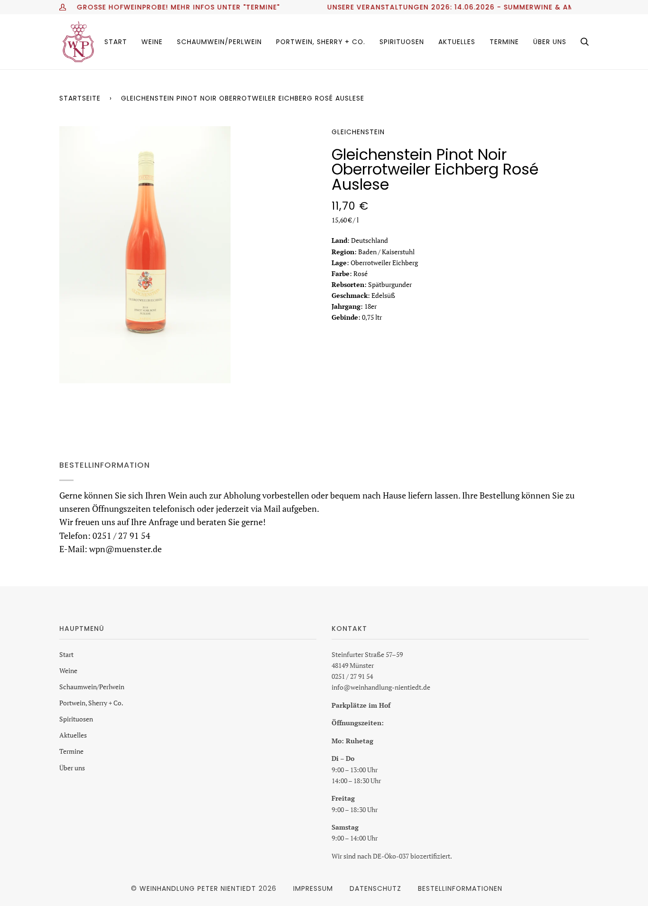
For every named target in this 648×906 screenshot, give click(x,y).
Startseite (80, 98)
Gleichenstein (358, 132)
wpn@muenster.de (125, 548)
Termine (71, 751)
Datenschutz (375, 888)
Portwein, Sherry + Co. (91, 702)
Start (66, 654)
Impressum (313, 888)
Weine (68, 670)
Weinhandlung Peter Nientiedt (197, 888)
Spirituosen (76, 718)
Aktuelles (73, 735)
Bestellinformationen (460, 888)
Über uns (72, 767)
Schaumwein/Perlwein (91, 686)
